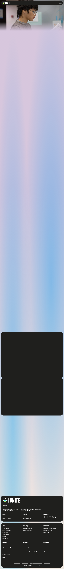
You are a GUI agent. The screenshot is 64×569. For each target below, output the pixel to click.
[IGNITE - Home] (6, 3)
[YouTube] (50, 517)
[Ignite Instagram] (44, 517)
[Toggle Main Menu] (60, 3)
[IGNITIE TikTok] (47, 517)
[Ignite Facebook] (56, 517)
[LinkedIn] (53, 517)
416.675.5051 (26, 516)
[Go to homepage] (11, 500)
